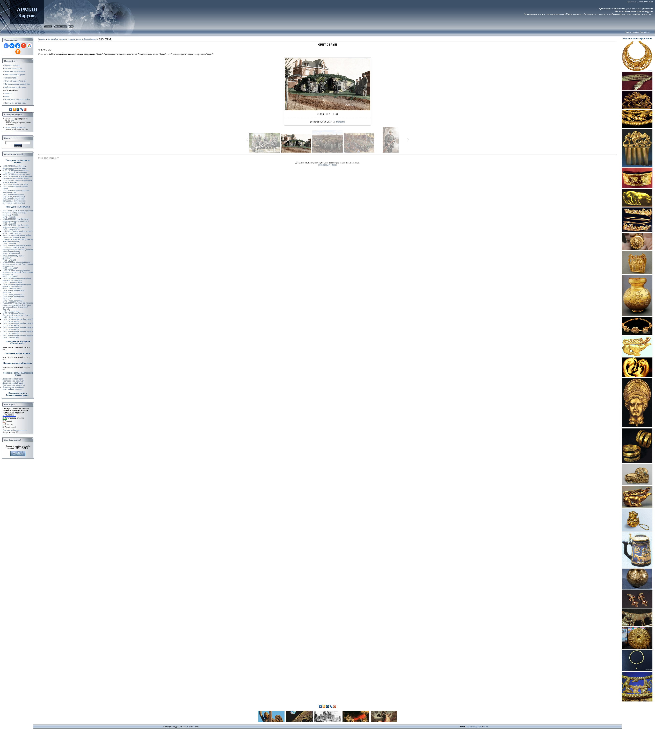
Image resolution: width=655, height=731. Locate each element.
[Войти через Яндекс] (23, 45)
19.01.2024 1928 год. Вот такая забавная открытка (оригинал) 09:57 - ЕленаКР (16, 221)
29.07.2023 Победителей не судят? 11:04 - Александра (18, 328)
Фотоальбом (52, 39)
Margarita (340, 122)
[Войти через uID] (6, 45)
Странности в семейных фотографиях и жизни (13, 388)
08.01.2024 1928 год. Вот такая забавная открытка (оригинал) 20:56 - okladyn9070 (16, 227)
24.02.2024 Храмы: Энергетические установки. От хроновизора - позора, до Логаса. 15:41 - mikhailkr (18, 214)
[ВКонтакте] (11, 109)
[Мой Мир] (18, 109)
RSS (648, 32)
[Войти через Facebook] (17, 45)
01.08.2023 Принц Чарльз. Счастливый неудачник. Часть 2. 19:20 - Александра (17, 315)
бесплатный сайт (474, 727)
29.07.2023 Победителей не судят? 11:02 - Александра (18, 333)
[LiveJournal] (21, 109)
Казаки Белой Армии (13, 127)
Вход (71, 26)
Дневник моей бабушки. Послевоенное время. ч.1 (14, 384)
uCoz (485, 727)
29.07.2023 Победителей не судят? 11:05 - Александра (18, 324)
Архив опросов (20, 430)
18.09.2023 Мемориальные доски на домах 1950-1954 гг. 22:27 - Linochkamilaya (17, 280)
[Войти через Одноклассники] (17, 51)
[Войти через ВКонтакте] (11, 45)
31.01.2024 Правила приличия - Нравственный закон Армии (16, 171)
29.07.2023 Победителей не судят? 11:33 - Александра (18, 320)
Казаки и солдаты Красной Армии (82, 39)
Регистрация (60, 26)
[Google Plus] (25, 109)
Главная (48, 26)
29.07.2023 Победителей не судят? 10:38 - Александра (18, 337)
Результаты (8, 430)
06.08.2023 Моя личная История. (17, 174)
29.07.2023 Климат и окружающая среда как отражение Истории (17, 177)
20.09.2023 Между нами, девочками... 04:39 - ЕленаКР (13, 258)
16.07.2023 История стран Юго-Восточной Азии (16, 192)
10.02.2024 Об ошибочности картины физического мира (15, 167)
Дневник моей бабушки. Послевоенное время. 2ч (13, 380)
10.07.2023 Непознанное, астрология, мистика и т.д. (14, 196)
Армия (63, 39)
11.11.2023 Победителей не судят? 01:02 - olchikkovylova (17, 232)
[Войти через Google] (29, 45)
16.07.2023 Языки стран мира (15, 184)
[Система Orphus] (17, 452)
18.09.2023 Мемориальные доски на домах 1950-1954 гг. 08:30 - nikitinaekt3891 (17, 286)
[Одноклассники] (14, 109)
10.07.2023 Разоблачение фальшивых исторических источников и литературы (14, 201)
